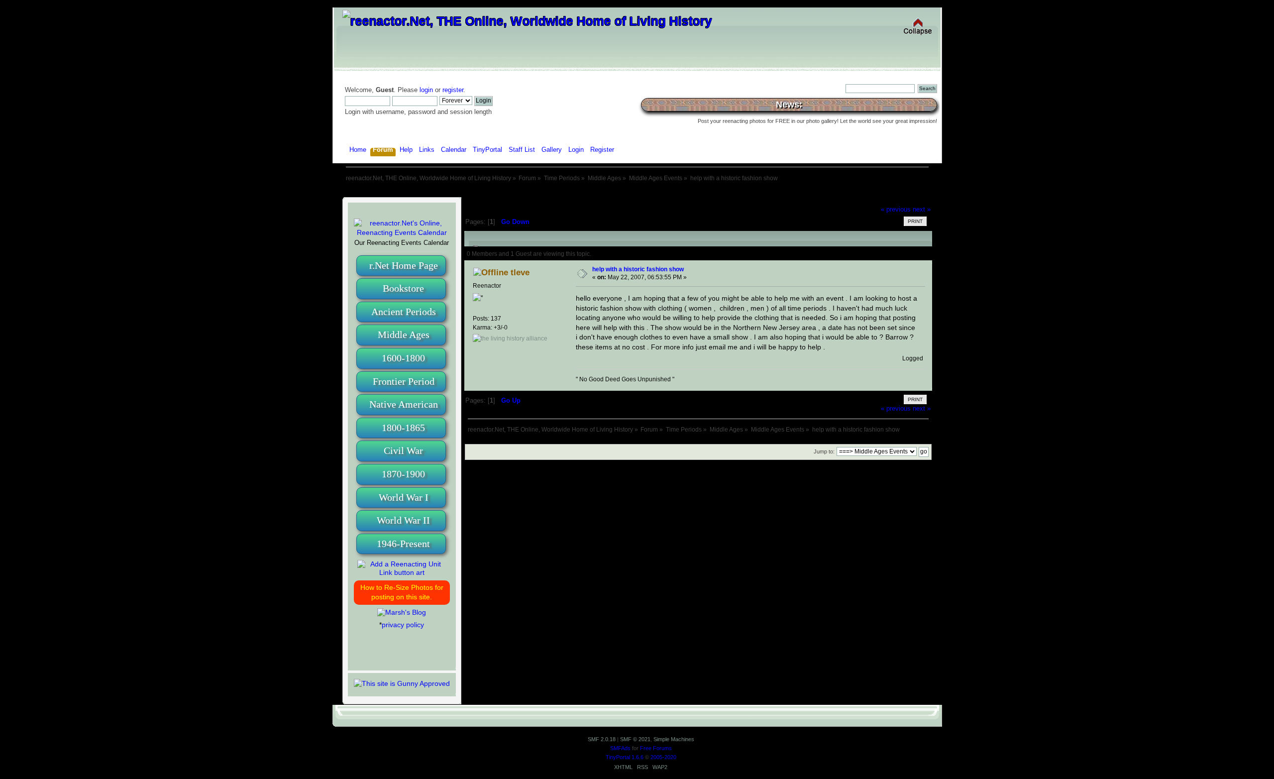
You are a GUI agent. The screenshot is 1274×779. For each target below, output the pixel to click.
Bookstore (403, 288)
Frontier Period (403, 381)
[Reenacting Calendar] (402, 232)
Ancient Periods (403, 311)
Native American (403, 404)
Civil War (403, 450)
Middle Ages (403, 334)
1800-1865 (403, 427)
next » (922, 209)
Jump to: (824, 451)
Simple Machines (673, 739)
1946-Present (403, 543)
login (426, 90)
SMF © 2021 (635, 739)
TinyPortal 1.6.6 (624, 757)
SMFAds (620, 748)
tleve (520, 272)
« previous (896, 209)
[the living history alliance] (510, 338)
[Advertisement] (637, 193)
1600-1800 (403, 357)
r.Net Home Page (403, 265)
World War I (403, 497)
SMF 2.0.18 (602, 739)
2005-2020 (663, 757)
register (452, 90)
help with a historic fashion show (638, 269)
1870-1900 (403, 473)
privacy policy (403, 625)
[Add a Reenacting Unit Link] (401, 572)
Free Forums (656, 748)
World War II (403, 520)
